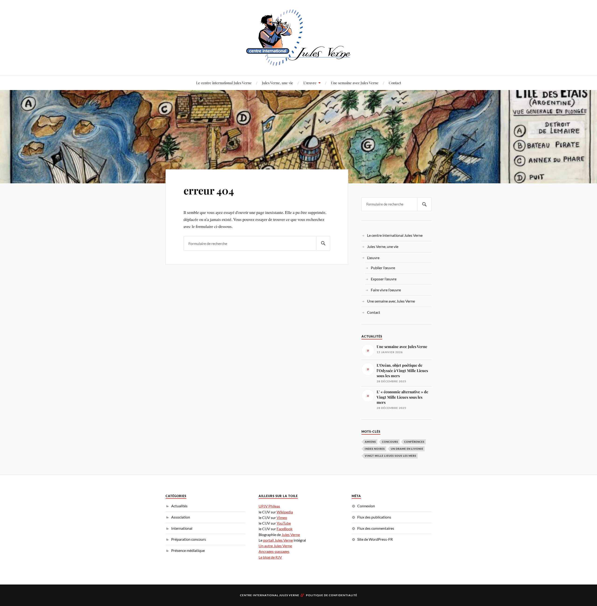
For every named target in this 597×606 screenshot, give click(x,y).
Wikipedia (285, 512)
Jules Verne (290, 534)
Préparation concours (188, 539)
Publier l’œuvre (383, 267)
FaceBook (284, 528)
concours (390, 441)
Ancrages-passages (274, 551)
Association (180, 517)
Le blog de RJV (270, 557)
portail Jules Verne (278, 540)
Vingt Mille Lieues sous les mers (390, 455)
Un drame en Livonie (407, 448)
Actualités (179, 506)
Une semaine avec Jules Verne (354, 82)
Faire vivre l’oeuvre (386, 290)
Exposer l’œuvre (383, 279)
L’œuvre (309, 82)
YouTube (284, 523)
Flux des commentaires (375, 528)
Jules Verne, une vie (277, 82)
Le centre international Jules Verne (224, 82)
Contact (395, 82)
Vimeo (282, 517)
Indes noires (375, 448)
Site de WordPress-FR (375, 539)
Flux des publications (374, 517)
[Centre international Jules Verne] (298, 37)
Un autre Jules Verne (275, 545)
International (181, 528)
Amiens (370, 441)
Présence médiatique (188, 550)
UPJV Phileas (269, 506)
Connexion (366, 506)
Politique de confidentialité (331, 595)
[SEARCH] (323, 243)
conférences (414, 441)
